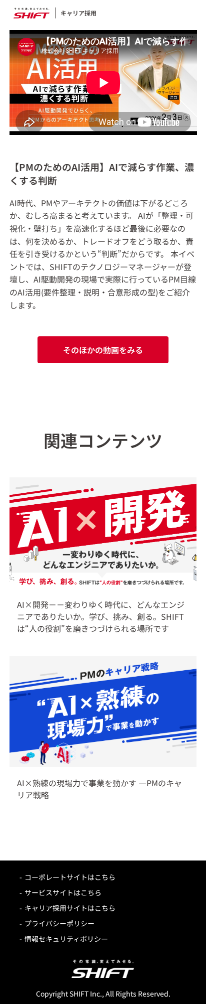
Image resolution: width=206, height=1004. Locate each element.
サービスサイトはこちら (63, 892)
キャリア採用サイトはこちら (70, 908)
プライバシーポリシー (59, 923)
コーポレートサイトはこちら (70, 877)
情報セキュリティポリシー (66, 939)
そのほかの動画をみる (103, 350)
